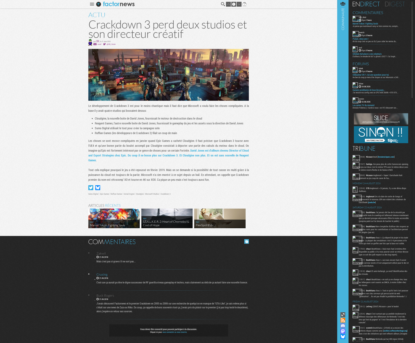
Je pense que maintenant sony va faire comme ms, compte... (376, 26)
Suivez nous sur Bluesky (342, 336)
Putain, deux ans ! (360, 39)
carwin (361, 98)
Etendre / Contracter (342, 314)
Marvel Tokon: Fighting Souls (365, 23)
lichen (361, 83)
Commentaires (368, 12)
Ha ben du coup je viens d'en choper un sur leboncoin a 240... (376, 77)
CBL (98, 41)
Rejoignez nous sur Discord (342, 325)
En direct (366, 4)
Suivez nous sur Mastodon (342, 331)
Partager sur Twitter (90, 187)
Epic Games (104, 194)
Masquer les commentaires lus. (246, 241)
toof (360, 47)
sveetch (361, 32)
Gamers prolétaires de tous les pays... (369, 90)
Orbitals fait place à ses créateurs (367, 54)
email (99, 44)
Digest (395, 4)
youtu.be (371, 202)
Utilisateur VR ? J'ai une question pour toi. (371, 75)
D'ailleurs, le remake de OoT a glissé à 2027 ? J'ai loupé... (375, 56)
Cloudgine (140, 194)
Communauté (343, 156)
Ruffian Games (116, 194)
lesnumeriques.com (386, 156)
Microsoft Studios (152, 194)
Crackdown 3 (166, 194)
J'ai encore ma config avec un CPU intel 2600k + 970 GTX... (375, 92)
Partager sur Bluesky (97, 187)
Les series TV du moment (363, 105)
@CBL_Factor (111, 44)
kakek (361, 68)
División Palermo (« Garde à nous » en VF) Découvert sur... (375, 107)
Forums (361, 63)
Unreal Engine (129, 194)
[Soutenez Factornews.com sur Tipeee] (381, 142)
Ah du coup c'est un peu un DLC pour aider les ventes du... (375, 41)
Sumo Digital (93, 194)
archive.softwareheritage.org (395, 330)
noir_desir (362, 17)
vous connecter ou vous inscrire (174, 332)
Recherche (223, 4)
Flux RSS (342, 320)
